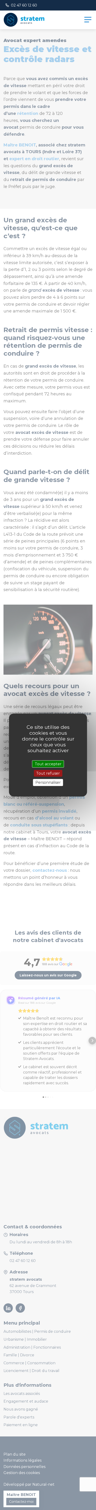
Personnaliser (48, 782)
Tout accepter (48, 764)
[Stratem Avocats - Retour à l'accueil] (25, 20)
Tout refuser (48, 773)
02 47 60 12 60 (24, 5)
